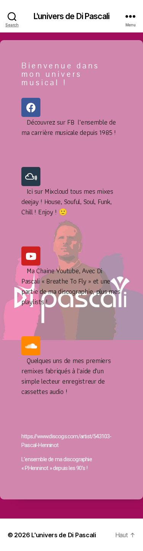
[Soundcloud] (30, 345)
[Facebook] (30, 107)
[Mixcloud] (30, 176)
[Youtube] (30, 256)
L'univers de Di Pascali (71, 16)
